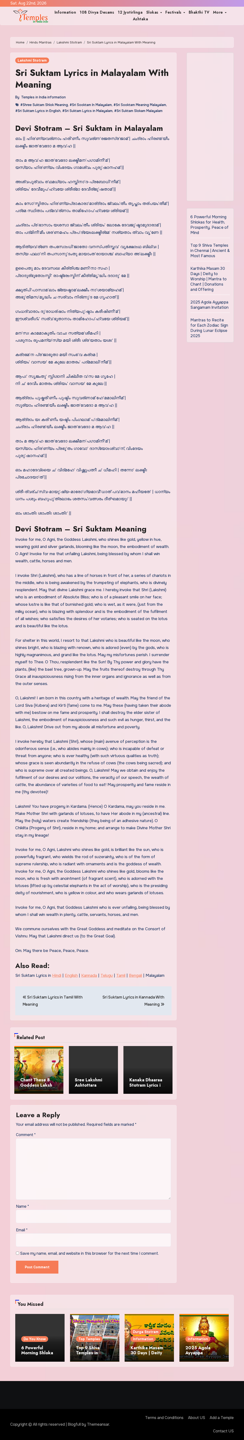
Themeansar (98, 1424)
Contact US (223, 1431)
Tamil (120, 975)
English (71, 975)
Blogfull (74, 1424)
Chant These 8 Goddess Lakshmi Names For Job (38, 1085)
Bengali (135, 975)
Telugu (107, 975)
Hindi (56, 975)
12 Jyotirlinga (130, 12)
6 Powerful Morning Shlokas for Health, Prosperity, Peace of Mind (209, 224)
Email (22, 1230)
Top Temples (89, 1339)
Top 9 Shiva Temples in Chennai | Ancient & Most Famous (209, 250)
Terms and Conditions (164, 1417)
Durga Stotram (145, 1332)
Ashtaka (140, 19)
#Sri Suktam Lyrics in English (38, 111)
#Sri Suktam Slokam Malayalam (138, 111)
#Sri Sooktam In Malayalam (91, 105)
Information (65, 12)
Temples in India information (43, 97)
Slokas (153, 12)
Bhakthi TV (199, 12)
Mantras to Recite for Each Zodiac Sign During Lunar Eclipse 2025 (209, 328)
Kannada (89, 975)
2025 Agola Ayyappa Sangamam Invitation (209, 305)
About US (196, 1417)
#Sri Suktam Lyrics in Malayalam (87, 111)
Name (22, 1206)
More (218, 12)
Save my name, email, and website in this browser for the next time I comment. (89, 1253)
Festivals (174, 12)
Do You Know (35, 1339)
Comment (26, 1134)
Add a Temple (222, 1417)
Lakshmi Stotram (32, 60)
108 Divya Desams (97, 12)
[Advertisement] (210, 128)
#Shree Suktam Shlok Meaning (44, 105)
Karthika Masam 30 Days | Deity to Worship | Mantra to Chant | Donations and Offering (208, 279)
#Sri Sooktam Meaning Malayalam (139, 105)
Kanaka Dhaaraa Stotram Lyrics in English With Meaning (146, 1088)
